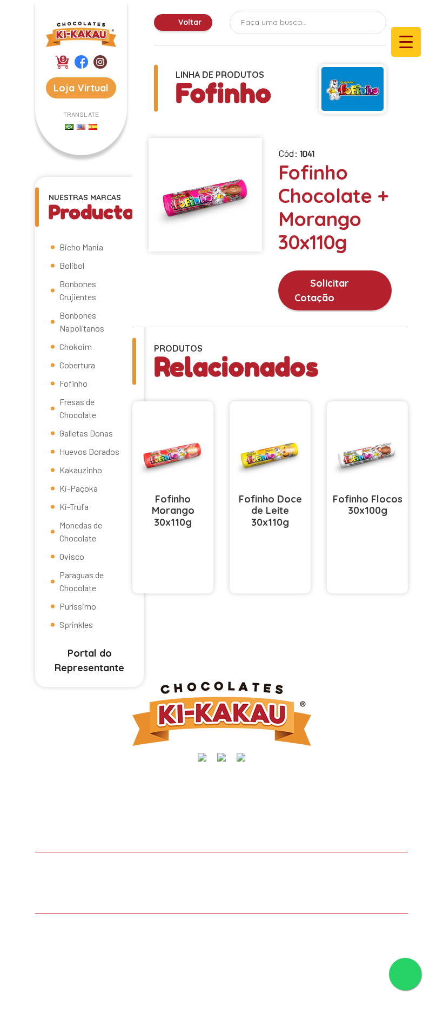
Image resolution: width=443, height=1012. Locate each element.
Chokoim (75, 346)
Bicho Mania (81, 247)
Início (58, 871)
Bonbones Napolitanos (81, 321)
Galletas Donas (86, 433)
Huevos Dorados (89, 451)
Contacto (66, 893)
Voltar (189, 22)
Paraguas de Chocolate (81, 581)
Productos (217, 871)
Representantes (356, 871)
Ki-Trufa (74, 506)
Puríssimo (77, 606)
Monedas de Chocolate (80, 531)
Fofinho (73, 383)
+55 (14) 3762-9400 (339, 784)
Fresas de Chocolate (77, 408)
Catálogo (281, 871)
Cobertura (77, 365)
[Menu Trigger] (406, 42)
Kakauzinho (80, 470)
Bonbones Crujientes (77, 290)
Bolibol (71, 265)
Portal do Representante (89, 660)
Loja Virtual (81, 88)
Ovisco (71, 556)
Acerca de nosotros (132, 871)
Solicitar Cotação (321, 290)
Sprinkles (76, 624)
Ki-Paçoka (78, 488)
